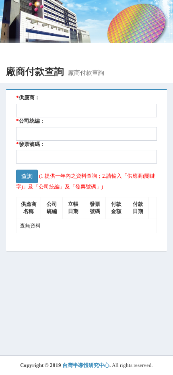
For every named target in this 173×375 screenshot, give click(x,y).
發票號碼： (30, 144)
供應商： (28, 97)
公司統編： (30, 121)
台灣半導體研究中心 (85, 365)
